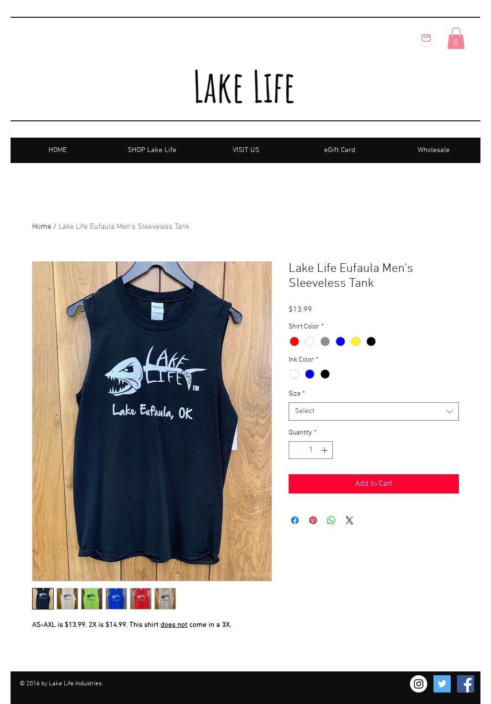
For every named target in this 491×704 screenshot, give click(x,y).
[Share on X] (349, 520)
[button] (456, 38)
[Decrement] (296, 450)
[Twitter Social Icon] (442, 683)
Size (297, 394)
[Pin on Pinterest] (313, 520)
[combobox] (374, 411)
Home (41, 227)
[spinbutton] (310, 450)
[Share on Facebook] (295, 520)
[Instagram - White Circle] (418, 683)
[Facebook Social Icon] (465, 683)
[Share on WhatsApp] (331, 520)
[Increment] (325, 450)
